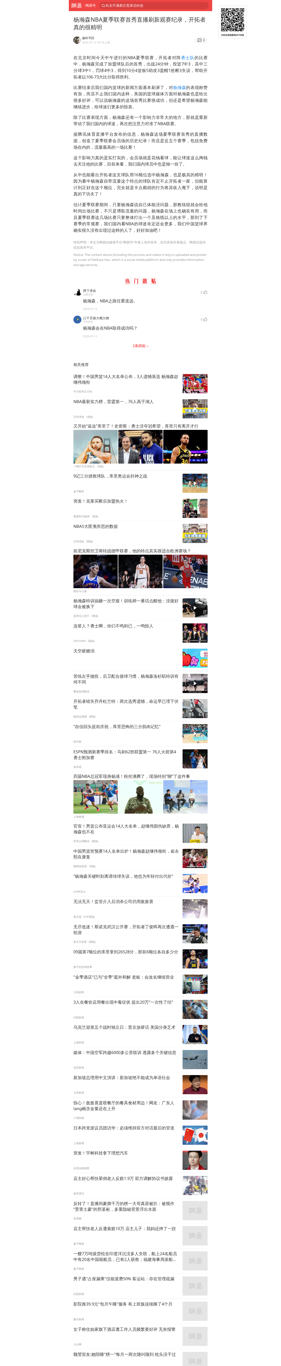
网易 (76, 5)
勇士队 (188, 57)
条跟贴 (140, 345)
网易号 (90, 5)
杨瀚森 (179, 87)
